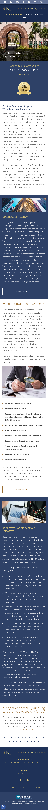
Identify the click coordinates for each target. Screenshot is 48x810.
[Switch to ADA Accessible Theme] (3, 807)
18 (27, 741)
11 (40, 737)
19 (31, 741)
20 (34, 741)
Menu (40, 2)
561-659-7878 (24, 773)
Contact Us (35, 787)
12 (43, 737)
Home (5, 2)
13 (9, 741)
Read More (29, 729)
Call (11, 2)
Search (29, 2)
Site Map (11, 787)
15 (16, 741)
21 (38, 741)
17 (24, 741)
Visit (23, 2)
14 (13, 741)
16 (20, 741)
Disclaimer (23, 787)
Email (17, 2)
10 (36, 737)
